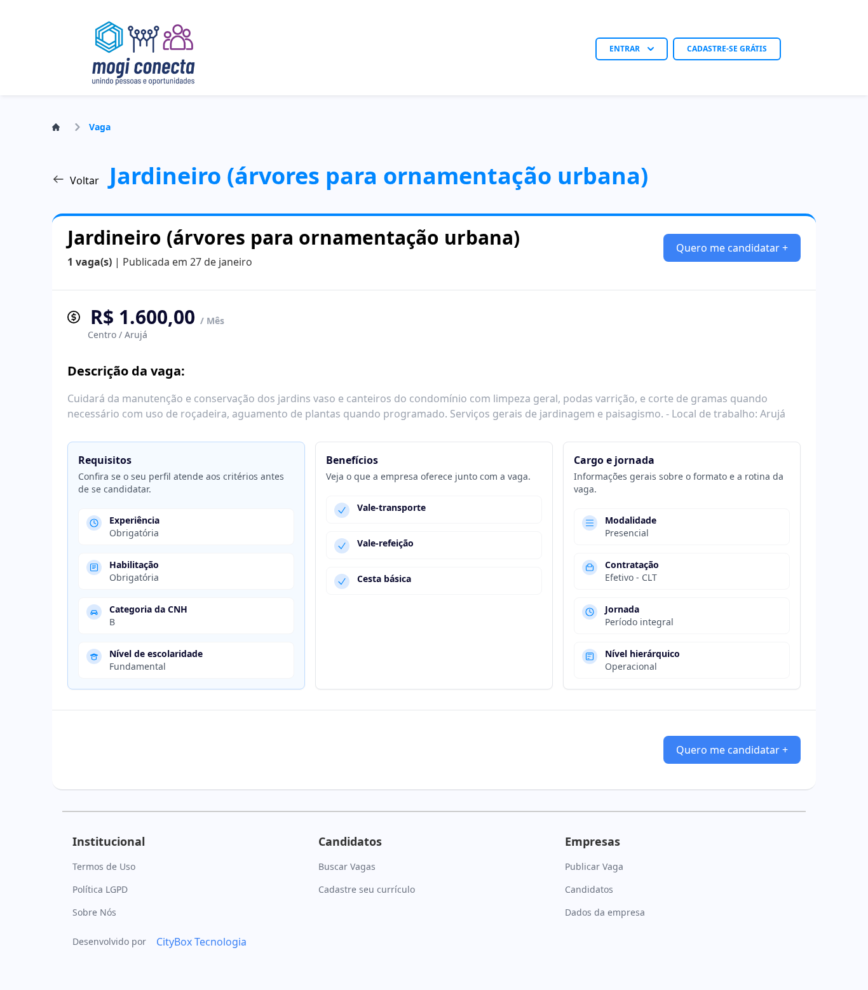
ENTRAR (624, 48)
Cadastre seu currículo (366, 889)
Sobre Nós (94, 912)
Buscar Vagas (347, 866)
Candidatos (589, 889)
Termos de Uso (103, 866)
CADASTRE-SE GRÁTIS (727, 48)
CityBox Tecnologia (201, 942)
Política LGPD (100, 889)
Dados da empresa (605, 912)
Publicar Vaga (594, 866)
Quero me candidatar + (732, 248)
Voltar (84, 180)
